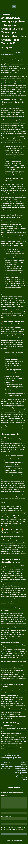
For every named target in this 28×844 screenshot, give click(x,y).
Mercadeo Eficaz (18, 840)
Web (2, 822)
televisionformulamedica (7, 54)
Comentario (4, 795)
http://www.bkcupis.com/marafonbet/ (11, 142)
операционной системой (7, 759)
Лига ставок (17, 757)
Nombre (3, 811)
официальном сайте (19, 759)
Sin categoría (11, 754)
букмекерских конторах (7, 757)
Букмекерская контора (13, 755)
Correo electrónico (6, 816)
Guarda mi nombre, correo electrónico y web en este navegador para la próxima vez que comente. (13, 828)
